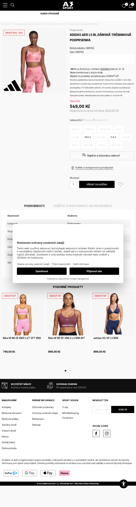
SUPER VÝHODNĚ (68, 13)
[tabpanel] (22, 331)
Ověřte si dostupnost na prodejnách (94, 167)
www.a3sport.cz (51, 483)
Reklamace (38, 419)
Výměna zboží (9, 425)
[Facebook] (96, 433)
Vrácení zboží (9, 430)
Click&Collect (8, 442)
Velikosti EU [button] (76, 120)
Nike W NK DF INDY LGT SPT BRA (22, 338)
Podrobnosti (34, 205)
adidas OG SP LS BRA (106, 338)
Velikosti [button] (88, 120)
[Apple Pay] (48, 473)
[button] (121, 184)
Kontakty (6, 407)
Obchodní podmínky (43, 407)
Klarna (5, 436)
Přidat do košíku (97, 184)
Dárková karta (9, 448)
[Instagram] (106, 433)
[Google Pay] (29, 473)
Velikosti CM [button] (101, 120)
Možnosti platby (10, 419)
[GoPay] (11, 473)
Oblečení (61, 24)
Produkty (50, 24)
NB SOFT (70, 483)
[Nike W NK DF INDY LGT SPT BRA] (22, 313)
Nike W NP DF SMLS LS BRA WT (66, 338)
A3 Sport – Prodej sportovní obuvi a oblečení (23, 24)
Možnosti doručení (11, 413)
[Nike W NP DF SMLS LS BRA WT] (68, 313)
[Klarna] (64, 473)
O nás (65, 407)
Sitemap (36, 425)
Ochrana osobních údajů (45, 413)
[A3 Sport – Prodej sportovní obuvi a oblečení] (68, 5)
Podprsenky (73, 24)
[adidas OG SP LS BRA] (113, 313)
